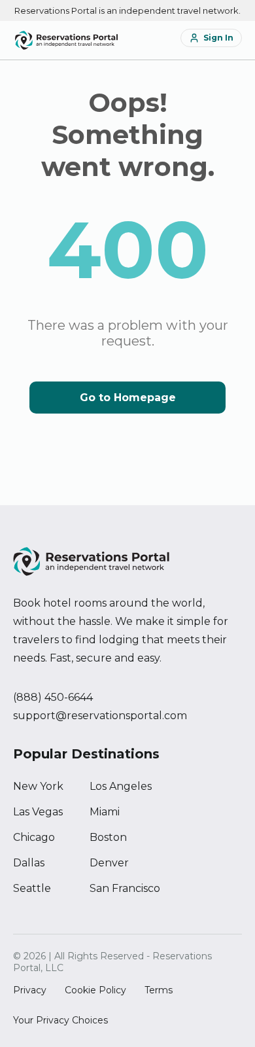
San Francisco (125, 888)
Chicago (34, 837)
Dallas (28, 863)
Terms (158, 990)
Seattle (32, 888)
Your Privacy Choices (60, 1020)
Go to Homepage (128, 397)
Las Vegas (38, 812)
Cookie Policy (95, 990)
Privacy (29, 990)
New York (38, 786)
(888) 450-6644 (53, 697)
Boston (108, 837)
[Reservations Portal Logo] (66, 40)
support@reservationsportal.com (100, 715)
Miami (105, 812)
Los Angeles (121, 786)
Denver (109, 863)
